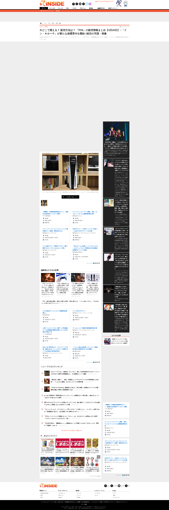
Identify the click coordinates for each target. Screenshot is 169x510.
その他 (114, 490)
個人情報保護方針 (85, 501)
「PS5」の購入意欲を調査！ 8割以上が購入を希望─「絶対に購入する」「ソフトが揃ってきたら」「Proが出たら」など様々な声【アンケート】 (70, 302)
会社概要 (78, 501)
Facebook (115, 485)
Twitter (108, 485)
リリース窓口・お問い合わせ (57, 501)
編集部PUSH (101, 8)
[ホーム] (41, 23)
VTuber (78, 497)
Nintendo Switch (44, 493)
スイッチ (60, 8)
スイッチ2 (52, 8)
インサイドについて (45, 501)
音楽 (114, 495)
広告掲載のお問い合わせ (70, 501)
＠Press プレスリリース (121, 501)
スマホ (74, 8)
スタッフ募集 (84, 504)
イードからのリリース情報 (96, 501)
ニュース (79, 493)
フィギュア (97, 493)
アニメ (114, 493)
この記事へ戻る (71, 197)
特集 (58, 10)
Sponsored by (89, 263)
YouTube (122, 485)
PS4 (42, 497)
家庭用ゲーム (43, 490)
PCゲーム (82, 8)
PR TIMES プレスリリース (109, 501)
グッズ (96, 495)
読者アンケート (112, 8)
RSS (128, 485)
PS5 (67, 8)
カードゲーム (116, 497)
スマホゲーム (62, 493)
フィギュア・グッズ (99, 490)
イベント (79, 495)
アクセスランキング (47, 10)
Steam (60, 497)
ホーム (44, 8)
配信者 (91, 8)
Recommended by (93, 476)
